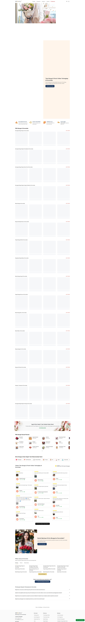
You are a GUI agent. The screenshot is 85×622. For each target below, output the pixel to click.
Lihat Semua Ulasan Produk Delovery (42, 523)
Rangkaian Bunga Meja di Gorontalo (21, 258)
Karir (35, 621)
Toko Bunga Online (46, 615)
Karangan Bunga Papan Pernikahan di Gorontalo (24, 148)
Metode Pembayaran (61, 619)
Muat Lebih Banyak (42, 574)
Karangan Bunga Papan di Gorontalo (22, 130)
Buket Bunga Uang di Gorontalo (21, 276)
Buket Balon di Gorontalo (20, 330)
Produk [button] (34, 1)
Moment (48, 1)
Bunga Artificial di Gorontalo (20, 367)
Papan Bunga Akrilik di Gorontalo (21, 239)
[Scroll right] (69, 460)
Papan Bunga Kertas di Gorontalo (21, 294)
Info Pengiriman (60, 617)
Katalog (16, 562)
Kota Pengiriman (37, 617)
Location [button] (43, 1)
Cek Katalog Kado (42, 427)
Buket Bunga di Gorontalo (20, 203)
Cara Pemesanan (60, 615)
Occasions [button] (38, 1)
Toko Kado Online (46, 617)
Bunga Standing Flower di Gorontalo (22, 221)
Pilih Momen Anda (50, 86)
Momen (21, 562)
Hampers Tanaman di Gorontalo (21, 385)
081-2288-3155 (18, 618)
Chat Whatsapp (42, 544)
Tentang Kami (36, 615)
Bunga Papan (45, 621)
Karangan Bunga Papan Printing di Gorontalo (23, 403)
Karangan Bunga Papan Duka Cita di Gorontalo (24, 167)
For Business (53, 1)
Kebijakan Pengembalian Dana (62, 621)
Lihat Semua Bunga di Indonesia (43, 581)
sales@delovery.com (19, 619)
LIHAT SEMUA (68, 130)
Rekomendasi (26, 562)
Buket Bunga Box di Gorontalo (21, 312)
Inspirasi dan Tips (37, 619)
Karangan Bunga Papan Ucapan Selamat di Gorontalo (25, 185)
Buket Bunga (45, 619)
